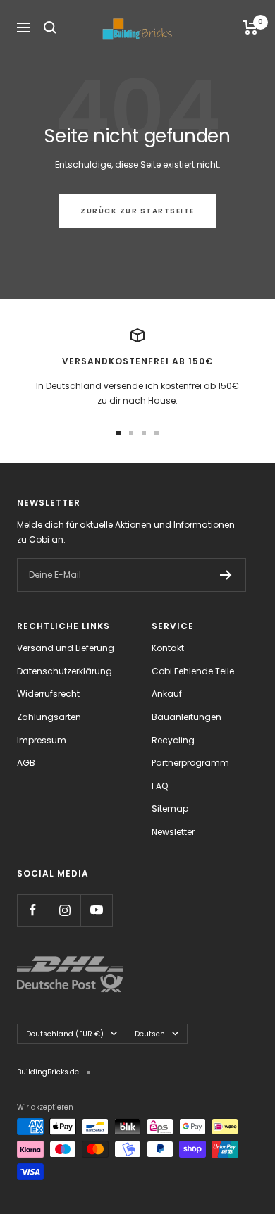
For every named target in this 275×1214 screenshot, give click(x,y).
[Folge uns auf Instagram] (64, 910)
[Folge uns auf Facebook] (33, 910)
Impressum (41, 740)
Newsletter (173, 832)
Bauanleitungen (186, 717)
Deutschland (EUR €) (65, 1034)
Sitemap (170, 809)
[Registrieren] (226, 575)
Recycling (173, 740)
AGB (26, 763)
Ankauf (167, 694)
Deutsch (150, 1034)
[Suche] (50, 27)
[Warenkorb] (250, 27)
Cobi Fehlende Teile (193, 671)
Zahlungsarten (49, 717)
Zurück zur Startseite (137, 211)
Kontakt (168, 648)
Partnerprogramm (190, 763)
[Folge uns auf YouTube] (96, 910)
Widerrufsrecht (48, 694)
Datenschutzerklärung (64, 671)
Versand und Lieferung (65, 648)
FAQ (160, 786)
